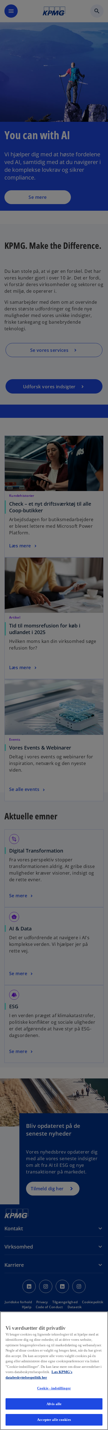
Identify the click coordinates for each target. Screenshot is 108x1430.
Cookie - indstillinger (54, 1388)
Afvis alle (54, 1404)
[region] (54, 1371)
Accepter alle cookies (54, 1420)
